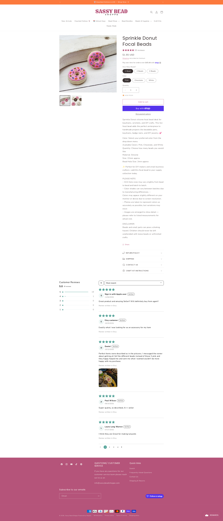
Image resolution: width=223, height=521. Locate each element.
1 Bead (128, 71)
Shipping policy (134, 515)
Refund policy (98, 515)
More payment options (143, 114)
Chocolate (139, 80)
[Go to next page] (122, 447)
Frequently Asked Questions (141, 473)
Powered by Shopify (84, 515)
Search (132, 468)
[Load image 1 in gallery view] (65, 100)
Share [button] (127, 244)
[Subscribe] (98, 496)
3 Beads (152, 71)
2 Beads (140, 71)
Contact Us (134, 477)
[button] (113, 21)
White (151, 80)
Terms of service (121, 515)
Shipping (126, 58)
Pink (127, 80)
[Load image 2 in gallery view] (76, 100)
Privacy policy (109, 515)
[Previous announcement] (60, 2)
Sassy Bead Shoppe (71, 515)
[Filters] (101, 283)
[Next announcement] (163, 2)
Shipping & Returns (137, 481)
